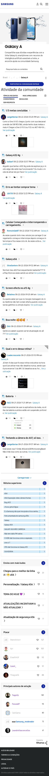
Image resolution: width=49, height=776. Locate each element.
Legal (3, 764)
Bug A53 (7, 502)
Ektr (9, 326)
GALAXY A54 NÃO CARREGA (14, 529)
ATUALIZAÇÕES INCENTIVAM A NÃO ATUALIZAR (19, 605)
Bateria (9, 396)
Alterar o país (7, 768)
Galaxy (6, 520)
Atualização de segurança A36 (18, 617)
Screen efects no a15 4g (18, 288)
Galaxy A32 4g (13, 155)
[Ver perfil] (3, 117)
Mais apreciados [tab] (30, 96)
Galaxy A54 (8, 525)
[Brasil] (7, 4)
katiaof (10, 161)
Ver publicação (9, 130)
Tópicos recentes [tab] (10, 96)
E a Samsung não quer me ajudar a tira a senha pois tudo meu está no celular (22, 511)
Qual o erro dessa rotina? (19, 348)
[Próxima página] (44, 483)
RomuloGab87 (13, 231)
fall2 (9, 403)
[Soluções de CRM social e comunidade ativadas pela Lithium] (42, 742)
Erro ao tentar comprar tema (20, 187)
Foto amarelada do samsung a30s (16, 516)
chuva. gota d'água (11, 507)
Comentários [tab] (9, 99)
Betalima (11, 294)
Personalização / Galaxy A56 (18, 584)
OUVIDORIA (8, 552)
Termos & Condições (10, 755)
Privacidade (6, 759)
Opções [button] (42, 78)
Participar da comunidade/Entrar (24, 84)
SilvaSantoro (12, 265)
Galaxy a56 (11, 259)
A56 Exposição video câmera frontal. (17, 498)
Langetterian (12, 117)
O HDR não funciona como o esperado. (18, 538)
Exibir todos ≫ (24, 563)
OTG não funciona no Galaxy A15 (16, 547)
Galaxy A (44, 117)
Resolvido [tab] (23, 99)
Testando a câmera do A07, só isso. (23, 437)
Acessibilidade (8, 750)
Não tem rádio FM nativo (13, 534)
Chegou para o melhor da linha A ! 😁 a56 (19, 573)
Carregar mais (23, 478)
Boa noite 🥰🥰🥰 (15, 319)
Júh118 (10, 193)
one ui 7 (7, 543)
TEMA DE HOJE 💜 (13, 594)
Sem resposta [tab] (9, 102)
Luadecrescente (14, 355)
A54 (5, 494)
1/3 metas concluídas (17, 110)
